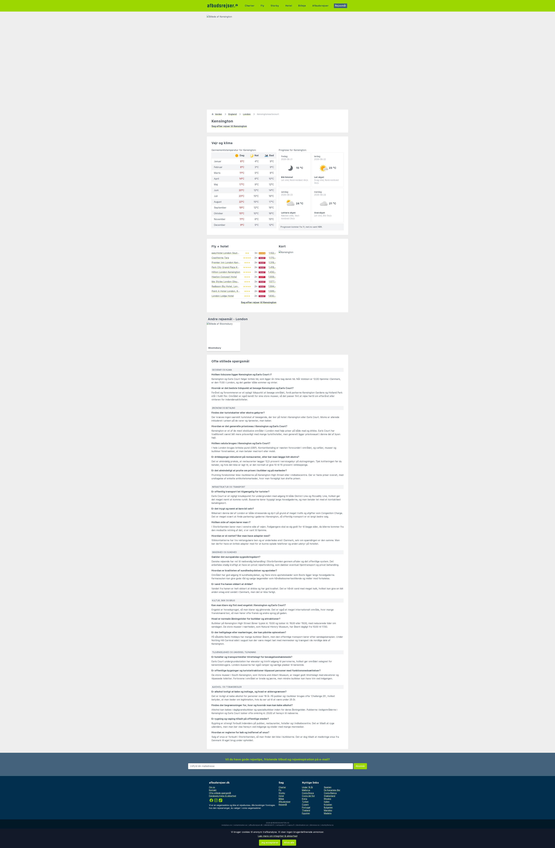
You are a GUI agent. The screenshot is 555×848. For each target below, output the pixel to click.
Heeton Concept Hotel (224, 276)
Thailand (306, 810)
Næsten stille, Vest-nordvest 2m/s (290, 217)
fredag (287, 157)
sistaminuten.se (240, 825)
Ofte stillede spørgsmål (220, 793)
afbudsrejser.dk (255, 825)
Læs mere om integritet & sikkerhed (277, 836)
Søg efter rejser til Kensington (229, 126)
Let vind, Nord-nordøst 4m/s (294, 180)
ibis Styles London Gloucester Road (231, 281)
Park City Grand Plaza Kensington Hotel (233, 267)
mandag (320, 193)
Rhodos (327, 799)
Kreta (304, 799)
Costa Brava (308, 793)
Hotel (288, 5)
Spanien (327, 787)
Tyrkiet (305, 802)
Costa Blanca (330, 793)
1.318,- (272, 262)
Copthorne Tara (220, 257)
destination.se (302, 825)
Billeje (302, 5)
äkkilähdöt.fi (269, 825)
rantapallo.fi (281, 825)
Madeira (327, 813)
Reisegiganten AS (281, 823)
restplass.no (226, 825)
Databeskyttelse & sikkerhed (222, 796)
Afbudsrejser (320, 5)
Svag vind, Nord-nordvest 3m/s (326, 181)
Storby (275, 5)
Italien (327, 802)
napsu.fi (291, 825)
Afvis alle (289, 842)
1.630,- (272, 296)
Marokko (328, 810)
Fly (262, 5)
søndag (287, 193)
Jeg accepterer (269, 842)
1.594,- (272, 286)
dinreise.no (315, 825)
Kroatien (328, 804)
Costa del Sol (308, 796)
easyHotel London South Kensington (232, 253)
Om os (212, 787)
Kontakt (213, 790)
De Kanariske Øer (332, 790)
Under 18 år (307, 787)
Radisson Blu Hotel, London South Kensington (237, 286)
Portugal (306, 807)
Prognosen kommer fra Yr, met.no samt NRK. (301, 227)
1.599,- (272, 291)
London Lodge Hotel (223, 296)
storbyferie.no (327, 825)
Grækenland (329, 796)
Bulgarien (328, 807)
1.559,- (272, 276)
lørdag (320, 157)
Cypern (305, 804)
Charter (250, 5)
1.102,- (272, 253)
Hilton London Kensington (226, 272)
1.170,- (272, 257)
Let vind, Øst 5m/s (323, 215)
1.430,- (272, 272)
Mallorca (306, 790)
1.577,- (272, 281)
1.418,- (272, 267)
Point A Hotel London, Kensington (230, 291)
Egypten (306, 813)
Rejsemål (340, 5)
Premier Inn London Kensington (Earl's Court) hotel (240, 262)
